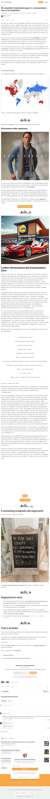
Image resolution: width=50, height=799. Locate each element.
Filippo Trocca (35, 616)
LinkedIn (41, 46)
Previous (6, 691)
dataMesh (6, 618)
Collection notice (38, 789)
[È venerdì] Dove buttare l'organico (10, 750)
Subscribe (41, 2)
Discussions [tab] (11, 738)
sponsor (3, 639)
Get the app (31, 793)
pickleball (17, 650)
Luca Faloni (36, 38)
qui (23, 43)
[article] (25, 744)
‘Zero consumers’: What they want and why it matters (16, 658)
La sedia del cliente (20, 605)
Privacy (29, 789)
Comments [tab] (4, 700)
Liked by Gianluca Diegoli (8, 714)
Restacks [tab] (10, 700)
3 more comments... (4, 731)
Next (45, 691)
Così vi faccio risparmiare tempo (8, 743)
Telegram (5, 48)
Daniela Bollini (10, 645)
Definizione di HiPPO (8, 655)
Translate (3, 5)
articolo (42, 199)
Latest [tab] (6, 738)
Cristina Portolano (38, 645)
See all (3, 768)
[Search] (47, 738)
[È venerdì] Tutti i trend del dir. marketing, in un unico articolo (18, 742)
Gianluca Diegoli (7, 15)
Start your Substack (21, 793)
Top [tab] (2, 738)
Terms (33, 789)
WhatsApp (28, 48)
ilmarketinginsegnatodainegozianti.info (14, 585)
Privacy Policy (34, 773)
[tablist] (6, 701)
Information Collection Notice (24, 773)
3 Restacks (16, 682)
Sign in (46, 2)
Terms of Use (31, 772)
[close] (37, 754)
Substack (19, 796)
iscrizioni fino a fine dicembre (15, 613)
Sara (4, 713)
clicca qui (32, 62)
